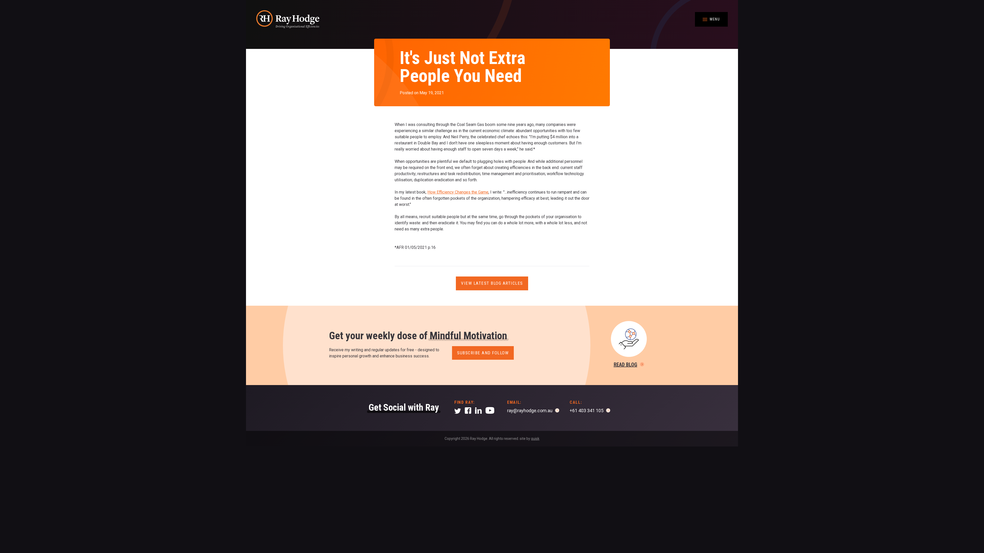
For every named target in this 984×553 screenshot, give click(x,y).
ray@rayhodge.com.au (529, 410)
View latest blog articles (492, 283)
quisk (535, 439)
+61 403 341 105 (586, 410)
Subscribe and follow (483, 352)
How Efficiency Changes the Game (457, 192)
